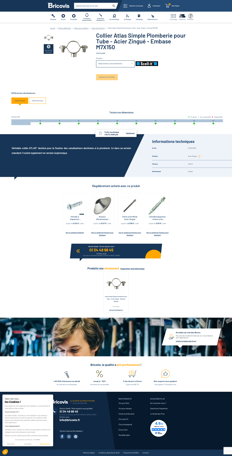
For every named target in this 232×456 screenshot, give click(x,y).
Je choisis (27, 444)
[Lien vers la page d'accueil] (58, 5)
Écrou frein (123, 430)
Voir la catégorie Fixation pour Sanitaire (102, 234)
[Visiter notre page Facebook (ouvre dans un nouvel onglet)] (62, 436)
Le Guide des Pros (157, 414)
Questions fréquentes (159, 408)
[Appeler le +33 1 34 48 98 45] (55, 411)
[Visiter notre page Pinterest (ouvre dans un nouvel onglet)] (75, 436)
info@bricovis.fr (70, 420)
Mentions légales (89, 453)
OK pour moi (45, 444)
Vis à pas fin (123, 419)
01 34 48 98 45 (101, 249)
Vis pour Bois (124, 403)
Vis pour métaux (125, 408)
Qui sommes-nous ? (158, 403)
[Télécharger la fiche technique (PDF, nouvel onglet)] (48, 48)
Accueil (52, 28)
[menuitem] (133, 6)
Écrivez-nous (101, 253)
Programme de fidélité (131, 453)
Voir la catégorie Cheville (75, 233)
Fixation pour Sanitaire (81, 28)
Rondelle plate (124, 435)
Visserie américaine (126, 414)
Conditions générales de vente (109, 453)
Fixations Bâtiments (64, 28)
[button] (5, 452)
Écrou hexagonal (125, 424)
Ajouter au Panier (107, 77)
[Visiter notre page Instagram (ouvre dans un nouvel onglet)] (68, 436)
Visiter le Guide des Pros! (186, 341)
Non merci (10, 444)
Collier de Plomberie (98, 28)
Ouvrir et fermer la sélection (115, 64)
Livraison (145, 453)
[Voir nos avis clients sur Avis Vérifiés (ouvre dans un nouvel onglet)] (166, 428)
